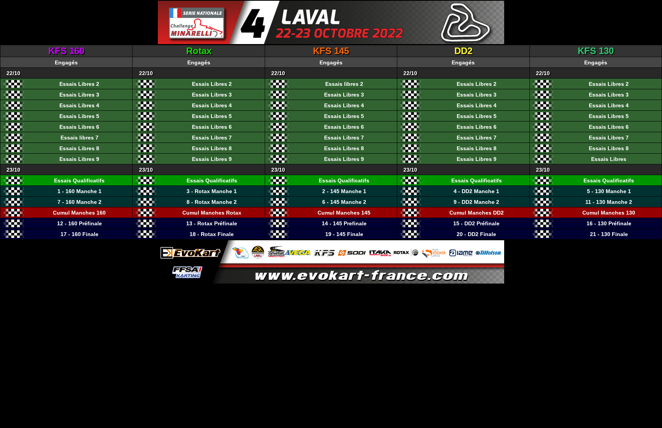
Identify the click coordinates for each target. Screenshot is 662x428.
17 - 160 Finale (79, 234)
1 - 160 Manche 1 (79, 191)
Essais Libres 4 (79, 105)
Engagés (66, 62)
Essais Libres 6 (79, 127)
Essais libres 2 (344, 84)
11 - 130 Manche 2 (608, 202)
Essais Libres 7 (212, 137)
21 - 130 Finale (609, 234)
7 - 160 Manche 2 (79, 202)
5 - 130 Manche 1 (609, 191)
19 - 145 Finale (344, 234)
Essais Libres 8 (79, 148)
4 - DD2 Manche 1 (476, 191)
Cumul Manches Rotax (211, 213)
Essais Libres (608, 159)
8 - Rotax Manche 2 (212, 202)
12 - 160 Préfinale (79, 223)
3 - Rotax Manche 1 (212, 191)
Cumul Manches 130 (608, 213)
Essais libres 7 (79, 137)
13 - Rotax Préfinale (211, 223)
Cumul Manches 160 (79, 213)
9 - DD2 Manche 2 (476, 202)
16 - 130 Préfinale (609, 223)
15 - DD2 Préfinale (476, 223)
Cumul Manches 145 (344, 213)
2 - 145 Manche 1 (344, 191)
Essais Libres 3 (79, 95)
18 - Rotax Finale (212, 234)
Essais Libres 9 (79, 159)
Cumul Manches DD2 (476, 213)
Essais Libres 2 (79, 84)
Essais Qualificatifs (79, 180)
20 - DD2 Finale (476, 234)
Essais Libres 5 (79, 116)
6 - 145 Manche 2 (344, 202)
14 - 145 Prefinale (344, 223)
